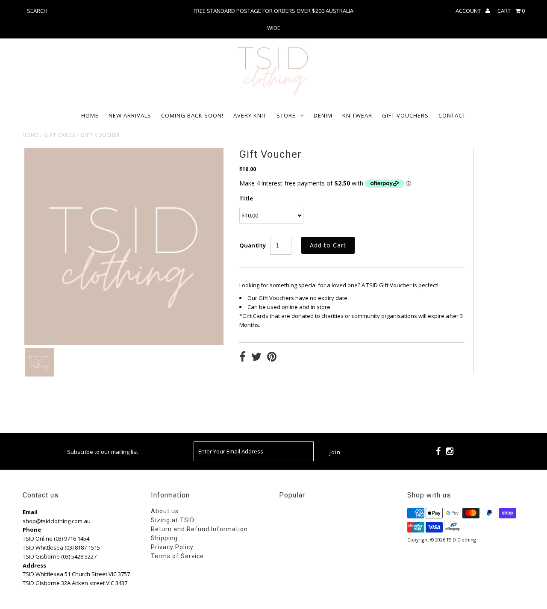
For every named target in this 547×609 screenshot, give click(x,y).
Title (246, 198)
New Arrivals (130, 115)
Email (30, 512)
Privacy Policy (172, 547)
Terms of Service (177, 556)
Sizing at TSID (172, 520)
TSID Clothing (461, 539)
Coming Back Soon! (192, 115)
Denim (323, 115)
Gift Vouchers (405, 115)
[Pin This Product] (271, 357)
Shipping (164, 538)
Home (90, 115)
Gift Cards (59, 135)
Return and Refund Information (199, 529)
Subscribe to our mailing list (102, 452)
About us (165, 511)
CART (511, 11)
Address (34, 565)
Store (286, 115)
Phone (32, 529)
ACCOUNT (469, 11)
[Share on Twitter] (256, 357)
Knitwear (357, 115)
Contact (452, 115)
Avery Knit (250, 115)
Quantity (252, 245)
